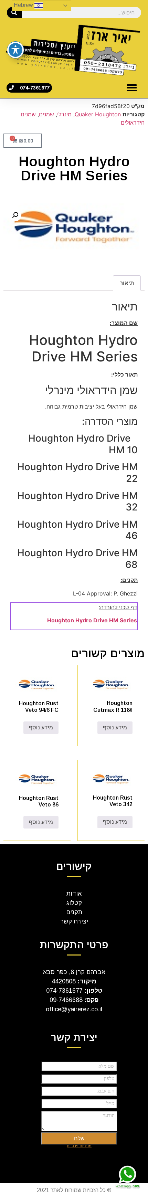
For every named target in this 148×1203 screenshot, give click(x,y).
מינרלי (64, 114)
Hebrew (24, 5)
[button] (131, 88)
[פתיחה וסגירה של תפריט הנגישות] (15, 50)
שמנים (46, 114)
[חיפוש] (14, 12)
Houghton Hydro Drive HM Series (92, 620)
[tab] (127, 283)
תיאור (127, 282)
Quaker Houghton (98, 114)
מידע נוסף (115, 727)
